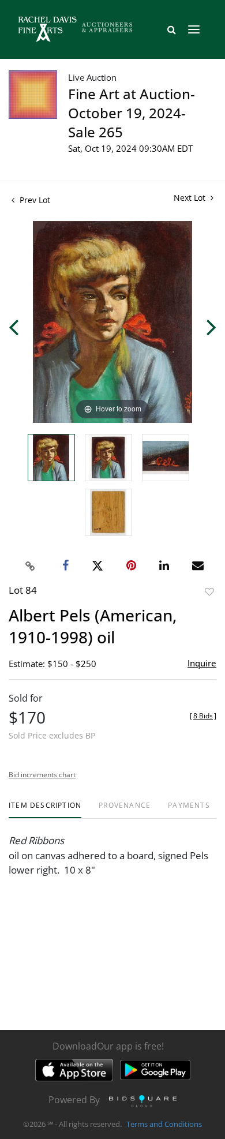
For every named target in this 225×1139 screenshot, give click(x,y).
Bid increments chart (42, 775)
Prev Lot (33, 199)
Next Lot (191, 198)
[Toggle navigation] (194, 29)
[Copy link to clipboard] (31, 566)
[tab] (45, 809)
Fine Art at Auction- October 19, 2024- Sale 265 (131, 112)
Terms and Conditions (164, 1124)
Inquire (201, 663)
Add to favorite (209, 591)
